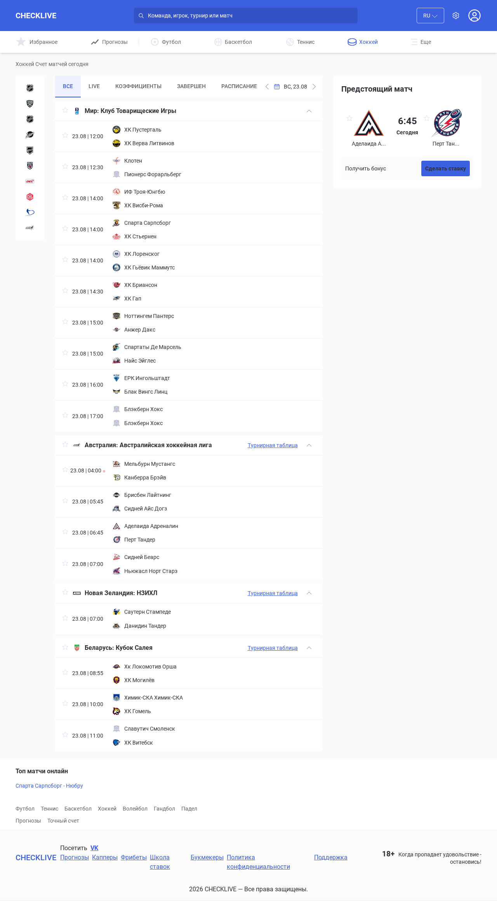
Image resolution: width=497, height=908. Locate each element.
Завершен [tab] (191, 86)
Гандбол (164, 809)
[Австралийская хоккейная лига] (30, 228)
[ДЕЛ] (30, 181)
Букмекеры (207, 857)
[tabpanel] (188, 426)
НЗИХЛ (147, 593)
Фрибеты (134, 857)
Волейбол (135, 809)
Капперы (105, 857)
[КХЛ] (30, 103)
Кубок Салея (134, 647)
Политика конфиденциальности (258, 862)
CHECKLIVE (36, 15)
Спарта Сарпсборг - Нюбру (49, 786)
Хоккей (107, 809)
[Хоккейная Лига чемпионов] (30, 197)
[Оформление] (456, 16)
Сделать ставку (445, 168)
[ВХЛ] (30, 150)
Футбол (25, 809)
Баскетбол (78, 809)
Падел (189, 809)
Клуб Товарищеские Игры (138, 111)
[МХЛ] (30, 166)
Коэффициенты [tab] (138, 86)
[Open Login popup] (474, 16)
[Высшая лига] (30, 134)
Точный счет (63, 821)
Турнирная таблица (273, 445)
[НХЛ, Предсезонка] (30, 119)
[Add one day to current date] (267, 86)
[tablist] (158, 86)
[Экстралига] (30, 212)
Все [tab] (68, 86)
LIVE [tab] (94, 86)
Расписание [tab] (239, 86)
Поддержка (331, 857)
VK (94, 848)
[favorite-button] (65, 111)
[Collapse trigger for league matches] (309, 111)
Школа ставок (160, 862)
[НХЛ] (30, 88)
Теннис (49, 809)
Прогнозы (28, 821)
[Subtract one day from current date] (314, 86)
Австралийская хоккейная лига (166, 445)
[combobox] (430, 15)
